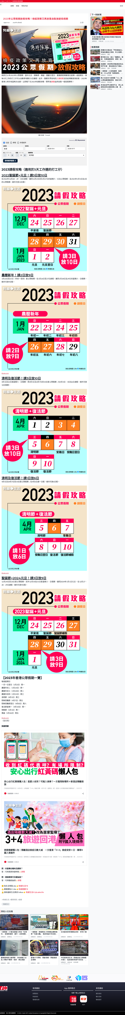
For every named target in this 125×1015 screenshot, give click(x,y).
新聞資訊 (3, 937)
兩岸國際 (109, 82)
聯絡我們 (98, 999)
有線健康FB (23, 889)
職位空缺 (98, 996)
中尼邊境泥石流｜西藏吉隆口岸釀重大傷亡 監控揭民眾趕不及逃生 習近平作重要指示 (73, 959)
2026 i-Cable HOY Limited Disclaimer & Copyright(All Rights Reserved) (37, 1013)
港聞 (8, 963)
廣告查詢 (98, 993)
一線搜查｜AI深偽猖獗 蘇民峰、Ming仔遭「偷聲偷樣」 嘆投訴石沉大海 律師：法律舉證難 (112, 72)
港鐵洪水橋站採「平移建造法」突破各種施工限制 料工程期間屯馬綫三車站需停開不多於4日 (112, 51)
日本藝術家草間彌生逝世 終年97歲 (74, 932)
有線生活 (6, 899)
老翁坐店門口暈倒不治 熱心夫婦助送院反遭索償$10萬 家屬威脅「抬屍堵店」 (112, 86)
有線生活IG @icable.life (35, 892)
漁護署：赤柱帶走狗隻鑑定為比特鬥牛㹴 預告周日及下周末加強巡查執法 (112, 65)
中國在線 (69, 962)
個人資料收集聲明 (11, 1013)
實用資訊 (14, 899)
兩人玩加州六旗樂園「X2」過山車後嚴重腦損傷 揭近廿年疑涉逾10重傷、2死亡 (112, 79)
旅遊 (53, 82)
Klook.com (5, 373)
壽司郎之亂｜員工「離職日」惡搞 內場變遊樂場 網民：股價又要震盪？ (112, 58)
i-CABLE (2, 1)
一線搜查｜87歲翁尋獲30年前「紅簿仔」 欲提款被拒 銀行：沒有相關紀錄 (14, 933)
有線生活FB (23, 886)
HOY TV (8, 1)
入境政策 (60, 78)
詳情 (23, 872)
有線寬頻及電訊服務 (17, 1)
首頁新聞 (75, 962)
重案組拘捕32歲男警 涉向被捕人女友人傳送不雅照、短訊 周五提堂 (14, 959)
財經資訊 (35, 996)
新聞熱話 (9, 937)
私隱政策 (2, 1013)
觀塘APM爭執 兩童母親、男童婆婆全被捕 (44, 959)
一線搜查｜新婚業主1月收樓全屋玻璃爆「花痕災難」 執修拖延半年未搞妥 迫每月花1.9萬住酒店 (44, 933)
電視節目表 (36, 999)
